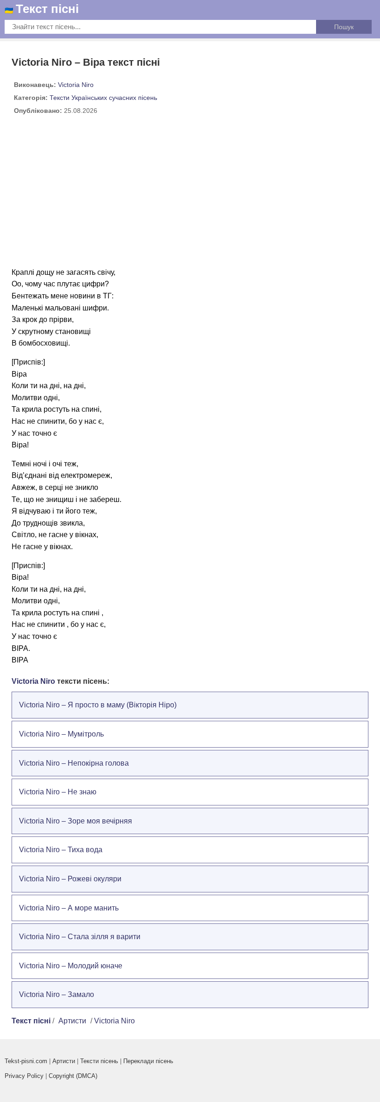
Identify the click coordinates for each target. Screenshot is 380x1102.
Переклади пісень (148, 1061)
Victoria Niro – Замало (56, 994)
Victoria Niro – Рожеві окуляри (70, 879)
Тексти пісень (99, 1061)
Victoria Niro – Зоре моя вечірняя (75, 821)
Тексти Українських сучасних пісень (103, 97)
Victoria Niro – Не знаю (57, 792)
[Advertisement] (190, 195)
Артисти (72, 1021)
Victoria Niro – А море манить (69, 908)
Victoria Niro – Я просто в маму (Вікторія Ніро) (98, 705)
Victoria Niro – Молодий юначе (70, 966)
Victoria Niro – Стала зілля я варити (79, 937)
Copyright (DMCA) (73, 1075)
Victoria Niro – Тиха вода (60, 850)
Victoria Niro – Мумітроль (61, 734)
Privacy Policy (24, 1075)
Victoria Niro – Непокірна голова (74, 763)
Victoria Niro (76, 84)
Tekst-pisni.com (26, 1061)
